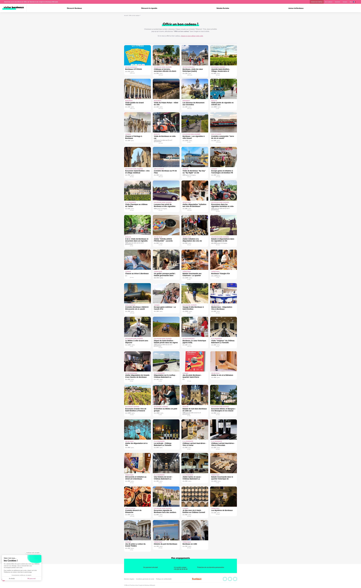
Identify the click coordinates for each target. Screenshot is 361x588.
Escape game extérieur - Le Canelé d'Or (165, 308)
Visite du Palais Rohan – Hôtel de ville (166, 104)
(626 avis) (189, 346)
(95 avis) (218, 75)
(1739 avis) (218, 142)
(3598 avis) (132, 73)
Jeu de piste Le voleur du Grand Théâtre (135, 545)
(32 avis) (160, 347)
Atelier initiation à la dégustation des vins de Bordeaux (192, 240)
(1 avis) (217, 108)
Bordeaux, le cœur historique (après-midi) (194, 342)
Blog (351, 2)
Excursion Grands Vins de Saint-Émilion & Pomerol (135, 410)
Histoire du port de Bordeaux (165, 544)
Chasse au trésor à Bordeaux (137, 273)
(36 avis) (189, 176)
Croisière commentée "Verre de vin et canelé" (222, 137)
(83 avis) (132, 277)
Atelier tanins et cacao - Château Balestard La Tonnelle (192, 478)
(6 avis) (131, 245)
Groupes (345, 2)
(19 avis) (218, 211)
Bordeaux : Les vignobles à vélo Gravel (194, 137)
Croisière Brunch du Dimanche (133, 511)
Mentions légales (129, 579)
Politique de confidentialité (164, 579)
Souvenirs (337, 2)
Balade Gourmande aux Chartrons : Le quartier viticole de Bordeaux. (192, 275)
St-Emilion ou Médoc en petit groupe (165, 410)
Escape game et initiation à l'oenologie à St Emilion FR (222, 172)
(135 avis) (132, 312)
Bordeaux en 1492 (190, 544)
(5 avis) (131, 346)
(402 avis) (161, 75)
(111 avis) (161, 143)
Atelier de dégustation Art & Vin (136, 444)
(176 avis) (218, 176)
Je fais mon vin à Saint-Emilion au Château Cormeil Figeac (194, 511)
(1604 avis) (189, 75)
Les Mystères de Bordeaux (222, 510)
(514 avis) (161, 108)
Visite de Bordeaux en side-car (165, 137)
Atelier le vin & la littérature (222, 375)
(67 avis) (189, 547)
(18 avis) (160, 210)
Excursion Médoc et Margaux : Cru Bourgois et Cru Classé (223, 410)
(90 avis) (218, 312)
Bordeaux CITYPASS (133, 69)
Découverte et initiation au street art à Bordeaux (135, 478)
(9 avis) (188, 415)
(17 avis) (218, 414)
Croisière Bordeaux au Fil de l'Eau (165, 172)
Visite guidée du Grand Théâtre (134, 104)
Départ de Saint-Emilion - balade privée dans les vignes (166, 342)
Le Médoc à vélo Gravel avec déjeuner (136, 342)
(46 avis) (218, 244)
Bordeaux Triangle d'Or (220, 273)
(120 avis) (189, 210)
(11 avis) (160, 244)
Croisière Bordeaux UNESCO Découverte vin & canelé (137, 308)
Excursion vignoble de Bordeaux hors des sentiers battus (165, 511)
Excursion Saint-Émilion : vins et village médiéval (137, 172)
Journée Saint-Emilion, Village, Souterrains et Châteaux (220, 70)
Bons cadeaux (328, 2)
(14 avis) (132, 210)
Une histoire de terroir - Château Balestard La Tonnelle (163, 478)
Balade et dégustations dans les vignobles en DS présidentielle (222, 240)
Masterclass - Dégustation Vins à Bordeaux (221, 308)
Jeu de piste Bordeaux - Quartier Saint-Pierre (192, 376)
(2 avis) (188, 142)
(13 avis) (218, 449)
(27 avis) (189, 381)
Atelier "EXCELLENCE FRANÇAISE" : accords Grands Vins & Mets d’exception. (163, 240)
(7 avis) (217, 482)
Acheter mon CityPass (316, 2)
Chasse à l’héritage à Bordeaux (133, 137)
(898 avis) (161, 176)
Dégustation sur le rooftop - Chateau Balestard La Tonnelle (165, 376)
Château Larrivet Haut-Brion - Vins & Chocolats (223, 444)
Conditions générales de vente (145, 579)
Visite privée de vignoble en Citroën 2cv (222, 104)
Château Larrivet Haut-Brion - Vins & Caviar (194, 444)
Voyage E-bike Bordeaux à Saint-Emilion (193, 308)
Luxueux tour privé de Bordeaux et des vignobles (164, 205)
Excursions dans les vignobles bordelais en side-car (222, 205)
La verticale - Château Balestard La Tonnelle (162, 444)
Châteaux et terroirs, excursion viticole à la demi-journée (165, 70)
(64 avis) (189, 516)
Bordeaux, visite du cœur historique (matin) (193, 70)
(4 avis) (160, 482)
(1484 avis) (132, 108)
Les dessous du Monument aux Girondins (193, 104)
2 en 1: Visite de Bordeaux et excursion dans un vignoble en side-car (136, 240)
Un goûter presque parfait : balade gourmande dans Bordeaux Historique (165, 275)
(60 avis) (132, 176)
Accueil (126, 15)
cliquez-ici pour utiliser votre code (192, 36)
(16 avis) (132, 414)
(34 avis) (189, 244)
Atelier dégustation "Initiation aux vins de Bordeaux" (194, 205)
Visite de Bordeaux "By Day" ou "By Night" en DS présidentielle (194, 172)
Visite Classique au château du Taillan (136, 205)
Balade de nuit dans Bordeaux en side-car (195, 410)
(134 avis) (132, 516)
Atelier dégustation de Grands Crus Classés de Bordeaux (137, 376)
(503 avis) (189, 108)
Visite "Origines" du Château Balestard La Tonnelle (222, 342)
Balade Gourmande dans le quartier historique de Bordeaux (222, 478)
